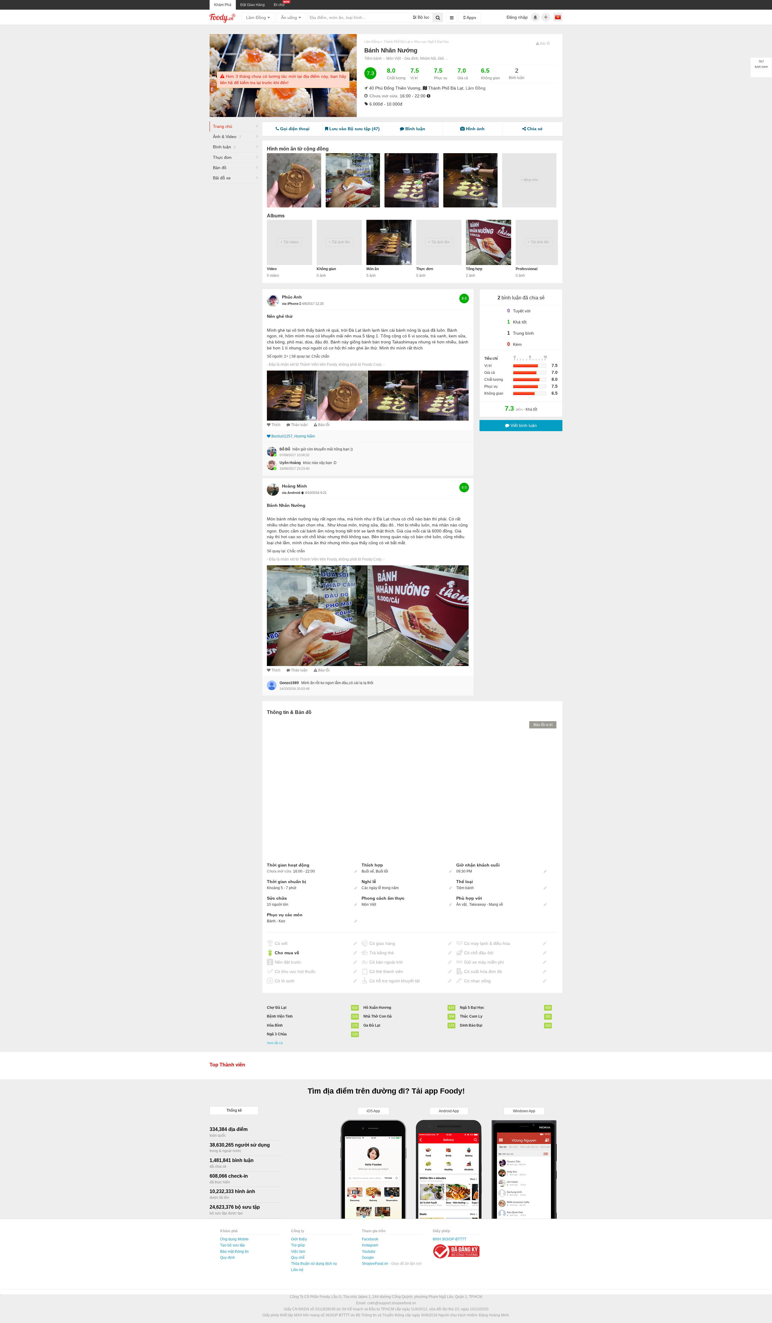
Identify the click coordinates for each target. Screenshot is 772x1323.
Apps (470, 17)
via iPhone (290, 303)
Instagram (370, 1245)
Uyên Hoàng (290, 463)
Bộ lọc (422, 17)
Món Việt (393, 58)
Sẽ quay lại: (301, 356)
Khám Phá (222, 5)
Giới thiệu (299, 1239)
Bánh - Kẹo (276, 921)
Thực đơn (222, 157)
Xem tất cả (275, 1043)
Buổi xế (368, 871)
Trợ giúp (298, 1245)
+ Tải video (289, 242)
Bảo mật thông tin (234, 1251)
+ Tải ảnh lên (339, 242)
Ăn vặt (461, 904)
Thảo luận (299, 425)
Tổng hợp (474, 269)
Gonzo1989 (289, 683)
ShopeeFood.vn (375, 1263)
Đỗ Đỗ (285, 449)
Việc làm (298, 1251)
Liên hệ (297, 1270)
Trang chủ (222, 126)
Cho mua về (287, 952)
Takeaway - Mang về (486, 904)
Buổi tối (382, 871)
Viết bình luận (523, 425)
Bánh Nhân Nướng (286, 505)
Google (368, 1257)
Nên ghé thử (280, 316)
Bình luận (224, 146)
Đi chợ (279, 5)
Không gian (326, 269)
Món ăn (372, 269)
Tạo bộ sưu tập (232, 1245)
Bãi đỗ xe (222, 177)
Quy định (227, 1257)
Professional (526, 269)
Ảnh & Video (227, 136)
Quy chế (298, 1257)
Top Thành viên (227, 1064)
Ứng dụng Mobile (234, 1239)
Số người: (275, 356)
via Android (291, 492)
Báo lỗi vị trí (542, 725)
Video (272, 269)
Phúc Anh (292, 297)
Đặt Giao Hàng (252, 5)
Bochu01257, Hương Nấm (293, 436)
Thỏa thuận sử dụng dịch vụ (314, 1263)
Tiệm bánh (373, 58)
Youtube (368, 1251)
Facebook (370, 1239)
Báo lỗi (324, 425)
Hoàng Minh (294, 486)
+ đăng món (529, 180)
